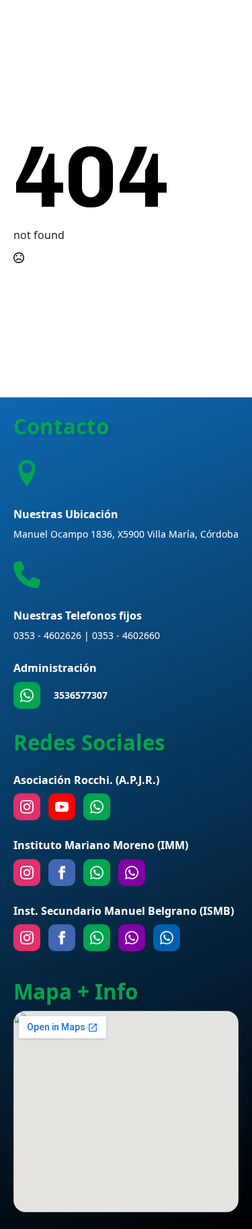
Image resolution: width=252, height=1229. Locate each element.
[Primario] (96, 872)
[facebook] (61, 872)
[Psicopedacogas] (166, 937)
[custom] (26, 695)
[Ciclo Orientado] (131, 937)
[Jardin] (131, 872)
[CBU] (96, 937)
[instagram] (26, 806)
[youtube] (61, 806)
